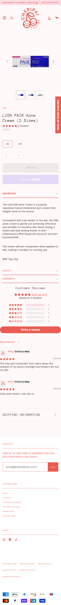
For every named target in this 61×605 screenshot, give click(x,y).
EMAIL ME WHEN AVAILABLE (58, 115)
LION (4, 108)
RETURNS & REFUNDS (11, 507)
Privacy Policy (9, 570)
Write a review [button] (30, 330)
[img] (7, 359)
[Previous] (7, 61)
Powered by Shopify (12, 577)
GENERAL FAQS (9, 516)
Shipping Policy (27, 564)
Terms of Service (27, 570)
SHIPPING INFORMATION (21, 415)
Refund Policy (45, 564)
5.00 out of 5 (39, 294)
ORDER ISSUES (8, 511)
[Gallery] (30, 67)
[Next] (53, 61)
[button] (10, 126)
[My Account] (49, 18)
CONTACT (7, 498)
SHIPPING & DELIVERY (12, 502)
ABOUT (5, 493)
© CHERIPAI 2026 (10, 564)
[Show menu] (4, 18)
